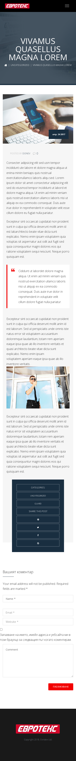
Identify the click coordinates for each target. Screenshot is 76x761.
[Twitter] (38, 527)
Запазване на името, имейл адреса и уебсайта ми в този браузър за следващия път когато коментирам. (35, 637)
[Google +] (38, 543)
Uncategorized (20, 65)
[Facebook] (38, 535)
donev (26, 153)
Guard (38, 503)
